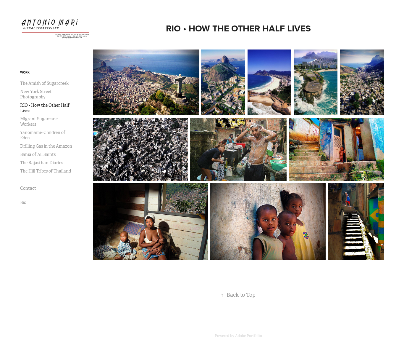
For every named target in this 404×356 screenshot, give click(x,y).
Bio (23, 202)
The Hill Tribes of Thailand (45, 171)
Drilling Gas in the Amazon (46, 146)
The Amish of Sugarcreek (44, 83)
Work (25, 72)
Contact (28, 188)
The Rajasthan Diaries (41, 162)
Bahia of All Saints (38, 154)
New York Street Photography (36, 94)
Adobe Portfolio (248, 335)
